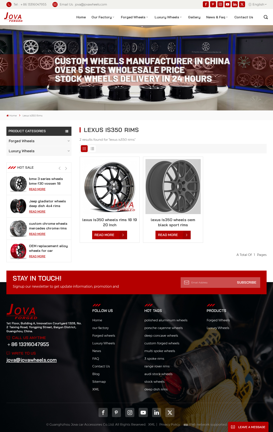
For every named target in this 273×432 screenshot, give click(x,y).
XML (95, 389)
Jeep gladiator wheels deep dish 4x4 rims (47, 203)
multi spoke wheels (159, 351)
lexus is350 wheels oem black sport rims (173, 222)
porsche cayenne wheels (163, 328)
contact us (243, 17)
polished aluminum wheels (165, 320)
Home (81, 17)
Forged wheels (103, 335)
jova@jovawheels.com (31, 360)
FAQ (95, 359)
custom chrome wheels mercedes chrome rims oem (48, 225)
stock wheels (154, 382)
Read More (37, 189)
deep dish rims (156, 389)
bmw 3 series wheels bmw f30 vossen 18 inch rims (46, 181)
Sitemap (99, 382)
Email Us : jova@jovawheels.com (83, 4)
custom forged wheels (161, 343)
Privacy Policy (169, 424)
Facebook (103, 412)
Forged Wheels (133, 17)
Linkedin (156, 412)
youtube (143, 412)
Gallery (194, 17)
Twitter (169, 412)
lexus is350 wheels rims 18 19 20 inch (109, 222)
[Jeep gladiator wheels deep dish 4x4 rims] (18, 206)
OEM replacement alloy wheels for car (48, 248)
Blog (96, 374)
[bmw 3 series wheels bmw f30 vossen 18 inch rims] (18, 183)
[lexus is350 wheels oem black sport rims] (172, 186)
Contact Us (101, 366)
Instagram (129, 412)
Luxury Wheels (167, 17)
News (96, 351)
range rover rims (157, 366)
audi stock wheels (158, 374)
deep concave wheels (161, 335)
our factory (100, 328)
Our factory (101, 17)
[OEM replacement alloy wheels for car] (18, 250)
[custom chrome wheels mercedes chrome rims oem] (18, 228)
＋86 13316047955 (27, 344)
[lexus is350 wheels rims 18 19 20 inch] (109, 186)
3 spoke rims (154, 359)
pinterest (116, 412)
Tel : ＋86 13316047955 (30, 4)
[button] (66, 168)
